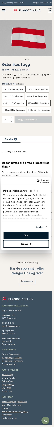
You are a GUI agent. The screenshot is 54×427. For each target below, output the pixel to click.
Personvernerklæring (11, 338)
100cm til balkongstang (13, 89)
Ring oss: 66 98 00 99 (42, 3)
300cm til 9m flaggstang (13, 103)
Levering (6, 408)
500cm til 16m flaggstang (39, 110)
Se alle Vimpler (9, 378)
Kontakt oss (27, 281)
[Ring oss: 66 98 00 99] (45, 420)
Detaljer (39, 227)
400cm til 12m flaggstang (14, 110)
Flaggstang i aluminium (12, 361)
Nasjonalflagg (8, 384)
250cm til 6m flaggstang (36, 96)
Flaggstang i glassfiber (12, 357)
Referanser (7, 415)
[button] (49, 10)
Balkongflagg (7, 381)
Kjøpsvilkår (7, 341)
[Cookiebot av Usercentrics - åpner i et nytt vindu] (37, 181)
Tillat (26, 235)
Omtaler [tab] (10, 139)
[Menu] (6, 10)
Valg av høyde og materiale (14, 401)
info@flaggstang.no (11, 326)
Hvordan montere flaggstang (15, 411)
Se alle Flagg (7, 374)
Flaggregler (7, 391)
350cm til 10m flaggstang (38, 103)
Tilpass (24, 243)
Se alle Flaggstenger (11, 354)
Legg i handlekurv (27, 119)
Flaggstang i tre (9, 364)
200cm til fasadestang (13, 96)
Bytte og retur (8, 344)
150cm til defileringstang (37, 89)
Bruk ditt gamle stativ (12, 405)
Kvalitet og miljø (9, 418)
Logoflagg (6, 388)
